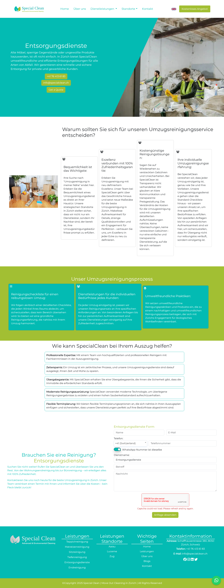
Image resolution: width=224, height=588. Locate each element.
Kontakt (147, 9)
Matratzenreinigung (77, 546)
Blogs (147, 561)
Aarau (112, 546)
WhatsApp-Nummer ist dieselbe (142, 449)
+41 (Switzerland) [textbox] (125, 443)
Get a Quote (56, 89)
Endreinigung (77, 567)
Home (64, 9)
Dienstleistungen (103, 9)
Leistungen (147, 551)
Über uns (79, 9)
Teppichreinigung (77, 541)
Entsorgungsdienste (77, 562)
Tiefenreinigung (77, 557)
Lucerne (112, 551)
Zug (112, 556)
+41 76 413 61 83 (56, 76)
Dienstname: (122, 455)
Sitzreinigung (77, 552)
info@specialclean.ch (56, 82)
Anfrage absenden (165, 514)
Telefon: (118, 438)
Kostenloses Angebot (195, 8)
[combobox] (130, 443)
